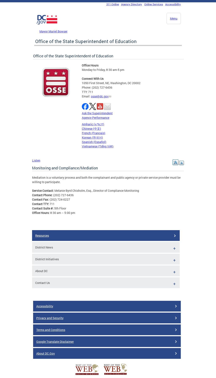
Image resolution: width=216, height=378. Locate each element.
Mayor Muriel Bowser (53, 31)
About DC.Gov (45, 353)
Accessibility (173, 4)
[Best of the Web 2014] (87, 375)
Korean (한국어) (92, 137)
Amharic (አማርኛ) (93, 124)
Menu (173, 18)
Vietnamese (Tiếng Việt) (97, 146)
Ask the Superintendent (97, 113)
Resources (42, 236)
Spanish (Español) (94, 142)
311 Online (112, 4)
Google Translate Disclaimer (55, 342)
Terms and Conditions (50, 330)
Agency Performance (95, 118)
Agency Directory (131, 4)
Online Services (153, 4)
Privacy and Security (49, 318)
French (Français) (93, 133)
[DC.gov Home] (46, 24)
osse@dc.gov (100, 96)
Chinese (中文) (91, 129)
